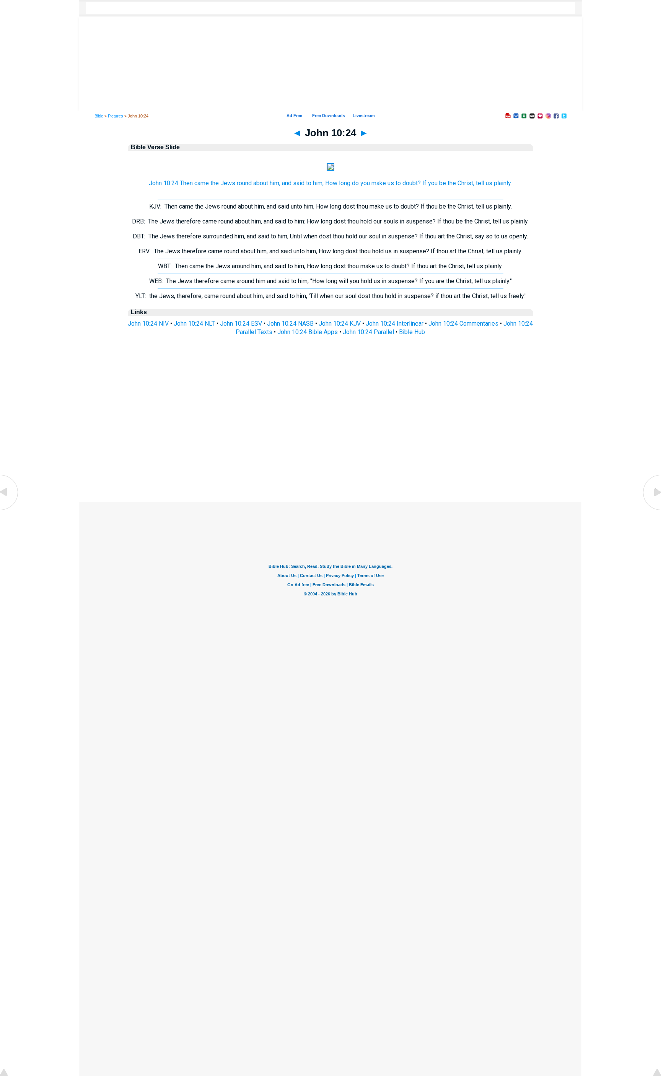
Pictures (115, 116)
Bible (98, 116)
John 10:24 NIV (148, 323)
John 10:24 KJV (340, 323)
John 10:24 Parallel (368, 332)
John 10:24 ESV (241, 323)
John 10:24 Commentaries (463, 323)
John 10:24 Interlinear (394, 323)
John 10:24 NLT (194, 323)
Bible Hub (412, 332)
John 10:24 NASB (290, 323)
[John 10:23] (9, 509)
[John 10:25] (651, 509)
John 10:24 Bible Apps (307, 332)
